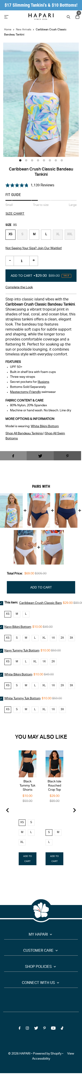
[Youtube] (53, 1029)
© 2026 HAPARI (19, 1053)
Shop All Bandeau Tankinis (24, 433)
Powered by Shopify (47, 1053)
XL (58, 234)
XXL (69, 234)
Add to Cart (40, 276)
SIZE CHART (14, 213)
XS (10, 234)
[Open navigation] (14, 16)
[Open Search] (68, 16)
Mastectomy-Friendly (25, 392)
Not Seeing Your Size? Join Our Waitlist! (33, 248)
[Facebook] (19, 1029)
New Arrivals (23, 29)
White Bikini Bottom (45, 426)
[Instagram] (27, 1029)
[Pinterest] (44, 1029)
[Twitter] (36, 1029)
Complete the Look (19, 287)
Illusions (43, 382)
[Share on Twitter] (40, 455)
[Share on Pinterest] (67, 455)
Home (7, 29)
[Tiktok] (62, 1029)
